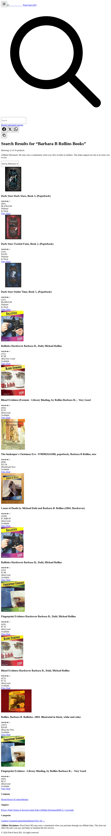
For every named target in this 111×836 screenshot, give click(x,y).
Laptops (19, 821)
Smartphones (28, 821)
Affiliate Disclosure (48, 810)
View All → (39, 821)
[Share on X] (10, 129)
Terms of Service (21, 810)
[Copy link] (4, 135)
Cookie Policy (34, 810)
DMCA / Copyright (65, 810)
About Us (10, 799)
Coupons (19, 125)
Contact (18, 799)
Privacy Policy (7, 810)
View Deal (5, 213)
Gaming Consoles (8, 821)
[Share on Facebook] (4, 129)
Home (3, 125)
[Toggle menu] (4, 4)
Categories (10, 125)
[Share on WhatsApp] (16, 129)
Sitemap (24, 799)
